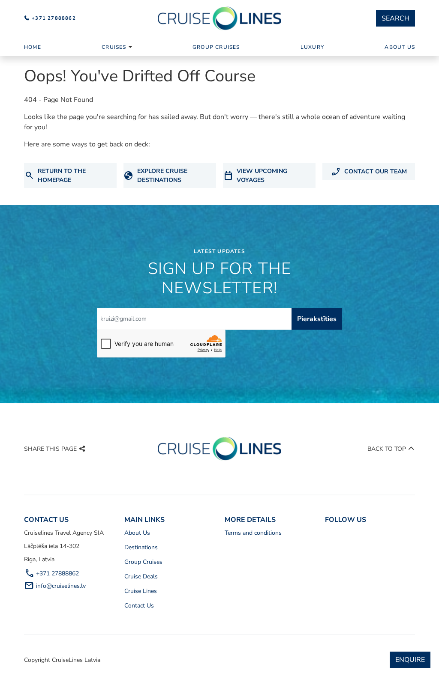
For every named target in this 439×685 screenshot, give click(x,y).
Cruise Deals (141, 576)
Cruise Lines (140, 591)
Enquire (410, 659)
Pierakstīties (317, 319)
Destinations (141, 547)
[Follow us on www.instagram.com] (332, 535)
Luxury (312, 47)
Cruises (114, 47)
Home (32, 47)
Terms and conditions (253, 533)
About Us (400, 47)
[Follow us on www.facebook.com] (325, 535)
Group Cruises (216, 47)
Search (395, 18)
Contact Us (139, 606)
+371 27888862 (53, 18)
